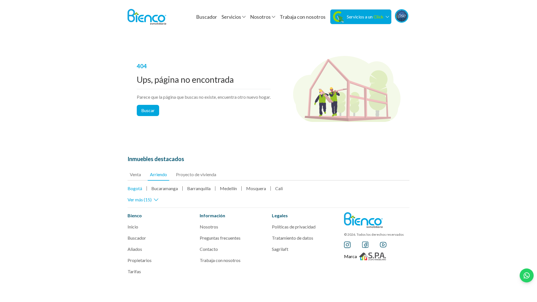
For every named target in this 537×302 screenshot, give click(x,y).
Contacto (209, 249)
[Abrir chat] (527, 275)
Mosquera (256, 188)
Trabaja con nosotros (303, 17)
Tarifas (134, 271)
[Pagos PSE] (401, 16)
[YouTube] (383, 244)
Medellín (228, 188)
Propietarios (140, 260)
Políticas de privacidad (293, 226)
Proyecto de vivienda (196, 174)
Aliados (135, 249)
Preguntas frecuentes (220, 237)
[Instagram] (347, 244)
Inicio (133, 226)
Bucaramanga (164, 188)
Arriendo (158, 174)
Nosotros (209, 226)
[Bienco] (147, 17)
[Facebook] (365, 244)
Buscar (148, 110)
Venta (135, 174)
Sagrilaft (280, 249)
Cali (279, 188)
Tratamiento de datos (292, 237)
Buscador (206, 17)
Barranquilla (199, 188)
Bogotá (135, 188)
